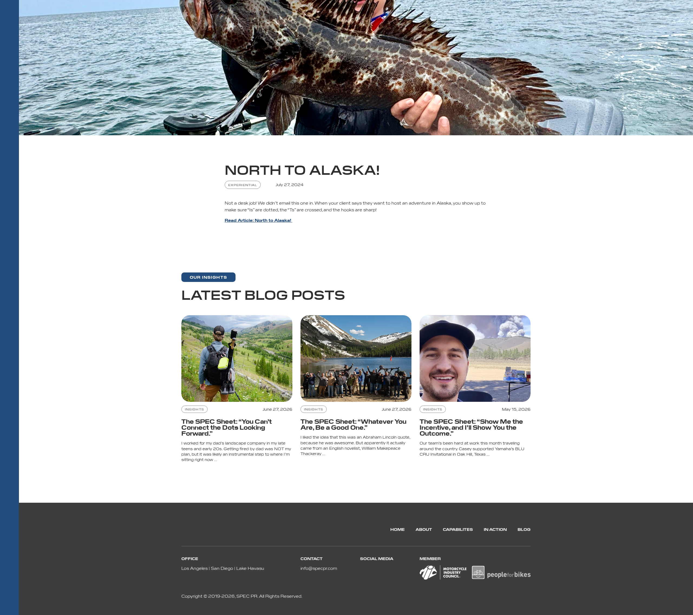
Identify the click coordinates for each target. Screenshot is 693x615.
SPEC (9, 52)
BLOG (524, 529)
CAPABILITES (458, 529)
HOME (397, 529)
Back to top (685, 607)
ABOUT (424, 529)
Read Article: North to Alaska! (258, 220)
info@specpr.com (318, 568)
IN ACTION (495, 529)
